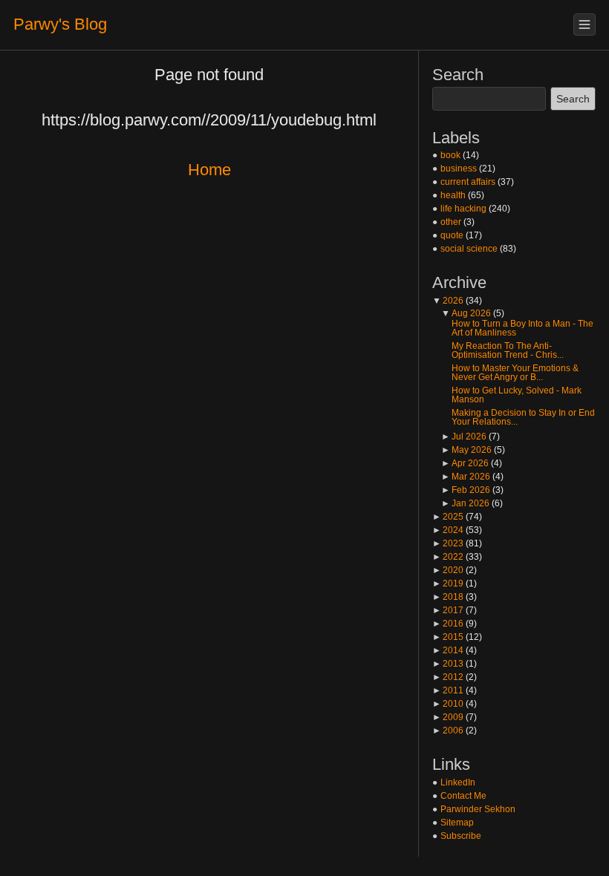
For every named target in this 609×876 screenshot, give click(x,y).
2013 (447, 663)
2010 (447, 704)
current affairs (467, 182)
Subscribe (460, 836)
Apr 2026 (465, 463)
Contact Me (463, 796)
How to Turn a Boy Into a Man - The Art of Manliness (522, 328)
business (458, 168)
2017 (447, 610)
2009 (447, 717)
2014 (447, 650)
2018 (447, 597)
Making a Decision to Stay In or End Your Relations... (523, 417)
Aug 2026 (466, 313)
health (453, 195)
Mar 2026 (465, 476)
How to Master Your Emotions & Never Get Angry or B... (515, 372)
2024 (447, 530)
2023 (447, 543)
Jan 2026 (465, 503)
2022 (447, 557)
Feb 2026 (465, 490)
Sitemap (457, 822)
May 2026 (466, 450)
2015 (447, 637)
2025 (447, 516)
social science (469, 248)
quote (451, 235)
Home (209, 169)
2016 (447, 623)
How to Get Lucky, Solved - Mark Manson (517, 395)
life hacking (463, 208)
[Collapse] (584, 24)
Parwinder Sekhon (477, 809)
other (450, 222)
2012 (447, 677)
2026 (447, 300)
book (450, 155)
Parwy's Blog (60, 24)
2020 (447, 570)
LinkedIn (457, 782)
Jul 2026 (463, 436)
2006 (447, 730)
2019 (447, 583)
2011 (447, 690)
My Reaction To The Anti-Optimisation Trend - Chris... (508, 350)
